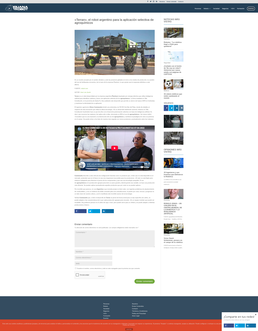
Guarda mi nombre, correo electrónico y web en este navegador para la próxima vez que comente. (108, 268)
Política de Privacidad (139, 313)
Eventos (251, 8)
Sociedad (216, 8)
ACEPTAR (129, 329)
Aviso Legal (135, 316)
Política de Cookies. (129, 325)
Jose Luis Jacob (85, 92)
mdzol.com (84, 88)
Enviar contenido (171, 1)
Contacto (180, 1)
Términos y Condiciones (139, 311)
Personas (198, 8)
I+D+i (233, 8)
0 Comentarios (96, 26)
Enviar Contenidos (138, 306)
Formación (240, 8)
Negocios (225, 8)
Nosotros (162, 1)
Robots (206, 8)
